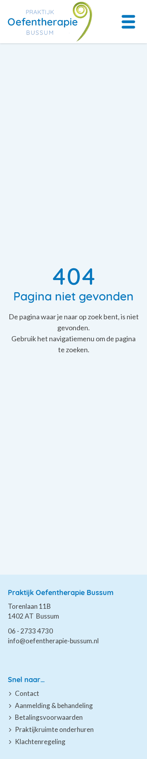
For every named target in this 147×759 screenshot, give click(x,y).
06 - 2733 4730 (30, 631)
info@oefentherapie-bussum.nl (53, 641)
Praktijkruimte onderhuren (54, 729)
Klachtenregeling (40, 741)
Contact (27, 693)
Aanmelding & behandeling (54, 705)
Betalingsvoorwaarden (49, 717)
